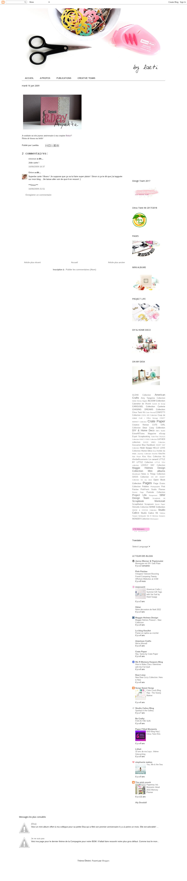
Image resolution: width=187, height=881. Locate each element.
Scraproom (149, 504)
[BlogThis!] (49, 145)
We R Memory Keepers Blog (149, 662)
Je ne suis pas (37, 838)
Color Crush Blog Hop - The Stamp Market (154, 693)
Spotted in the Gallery (144, 710)
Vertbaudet (142, 516)
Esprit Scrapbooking (141, 437)
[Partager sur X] (52, 145)
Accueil (74, 262)
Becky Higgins (142, 401)
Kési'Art (162, 454)
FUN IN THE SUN (142, 721)
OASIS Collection (140, 477)
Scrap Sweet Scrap (144, 688)
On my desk (146, 480)
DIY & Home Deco (143, 430)
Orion (31, 172)
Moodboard (136, 474)
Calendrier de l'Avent (141, 404)
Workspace (154, 519)
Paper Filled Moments (146, 729)
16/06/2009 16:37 (36, 166)
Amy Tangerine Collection (153, 398)
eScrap (162, 434)
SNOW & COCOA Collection (144, 510)
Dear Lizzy (140, 675)
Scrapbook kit (159, 498)
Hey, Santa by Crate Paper (146, 654)
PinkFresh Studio (149, 489)
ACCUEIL (29, 78)
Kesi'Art (154, 454)
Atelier (134, 401)
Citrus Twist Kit (138, 412)
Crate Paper (156, 421)
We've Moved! (141, 643)
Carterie (161, 406)
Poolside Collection (156, 492)
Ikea (154, 451)
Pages (147, 483)
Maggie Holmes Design (146, 617)
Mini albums (156, 471)
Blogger (105, 861)
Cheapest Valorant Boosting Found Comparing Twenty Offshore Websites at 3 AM (147, 576)
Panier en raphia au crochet (147, 633)
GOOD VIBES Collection (154, 442)
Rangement (153, 495)
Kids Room (136, 456)
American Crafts (143, 641)
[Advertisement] (74, 229)
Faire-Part (154, 436)
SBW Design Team (148, 497)
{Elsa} (34, 824)
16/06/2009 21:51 (36, 189)
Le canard (153, 459)
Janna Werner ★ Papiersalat (149, 561)
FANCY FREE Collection (148, 439)
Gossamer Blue (139, 445)
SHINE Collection (157, 507)
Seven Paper (160, 504)
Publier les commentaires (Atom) (81, 269)
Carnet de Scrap (158, 404)
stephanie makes (143, 762)
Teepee (134, 516)
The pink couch (143, 782)
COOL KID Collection (149, 415)
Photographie (155, 486)
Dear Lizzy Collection (154, 427)
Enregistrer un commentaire (38, 195)
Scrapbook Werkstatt (148, 501)
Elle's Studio (160, 431)
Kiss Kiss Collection (151, 457)
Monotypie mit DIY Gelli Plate (147, 563)
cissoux (32, 159)
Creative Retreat (140, 425)
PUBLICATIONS (64, 78)
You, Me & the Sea (155, 764)
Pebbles (145, 487)
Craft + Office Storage (148, 418)
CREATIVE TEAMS (86, 78)
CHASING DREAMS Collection (148, 409)
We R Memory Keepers (156, 516)
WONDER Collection (141, 519)
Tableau (162, 513)
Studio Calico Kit (149, 513)
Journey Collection (144, 454)
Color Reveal (150, 412)
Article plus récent (32, 262)
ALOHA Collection (141, 395)
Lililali (138, 749)
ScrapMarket (137, 504)
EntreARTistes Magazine (144, 434)
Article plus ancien (116, 262)
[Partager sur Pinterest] (57, 145)
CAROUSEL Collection (143, 406)
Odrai (138, 607)
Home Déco (146, 451)
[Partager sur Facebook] (54, 145)
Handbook (151, 445)
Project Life (139, 495)
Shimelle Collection (140, 507)
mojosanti (140, 587)
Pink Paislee (141, 571)
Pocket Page (138, 492)
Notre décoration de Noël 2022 (148, 609)
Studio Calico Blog (144, 708)
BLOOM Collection (156, 401)
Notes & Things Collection (153, 474)
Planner (162, 489)
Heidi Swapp (146, 448)
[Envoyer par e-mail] (46, 145)
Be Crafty (139, 718)
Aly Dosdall (141, 802)
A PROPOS (45, 78)
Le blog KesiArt (143, 630)
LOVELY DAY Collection (153, 465)
